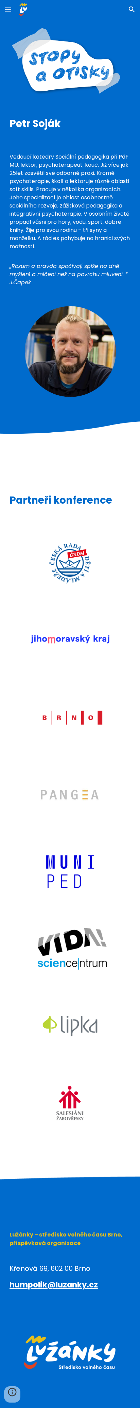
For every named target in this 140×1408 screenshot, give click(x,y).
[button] (8, 9)
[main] (70, 123)
